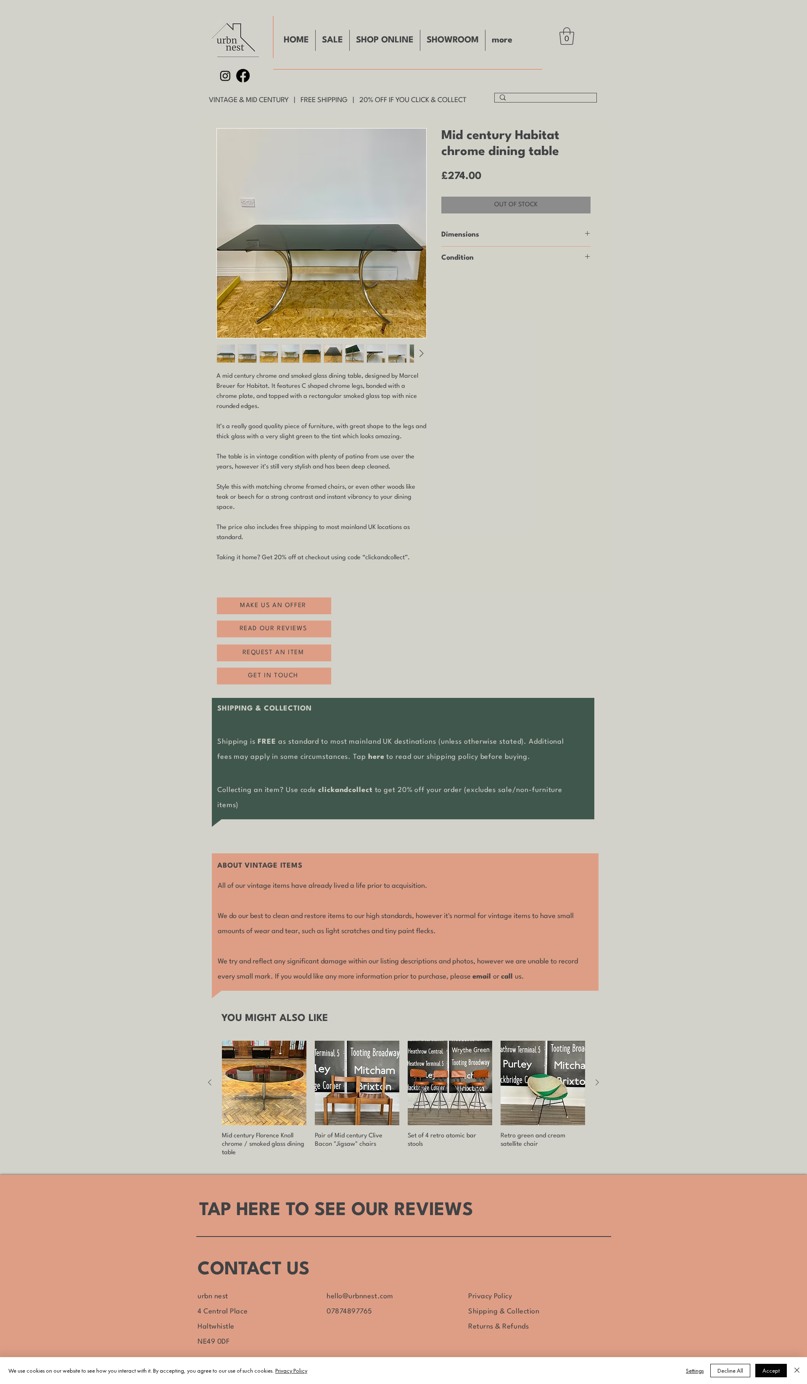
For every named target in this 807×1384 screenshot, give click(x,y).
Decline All (730, 1370)
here (376, 756)
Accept (771, 1370)
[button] (566, 36)
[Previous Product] (210, 1082)
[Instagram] (225, 75)
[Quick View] (264, 1083)
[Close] (797, 1370)
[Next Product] (597, 1082)
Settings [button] (695, 1370)
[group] (403, 1099)
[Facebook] (243, 75)
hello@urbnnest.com (360, 1296)
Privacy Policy (490, 1296)
